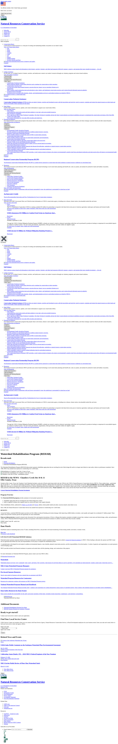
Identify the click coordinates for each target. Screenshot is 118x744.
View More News (8, 669)
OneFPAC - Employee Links (11, 713)
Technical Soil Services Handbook (16, 186)
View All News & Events (10, 202)
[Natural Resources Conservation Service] (59, 18)
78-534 (36, 505)
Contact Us (7, 36)
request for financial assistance (73, 540)
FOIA (5, 691)
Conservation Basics (9, 44)
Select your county (5, 629)
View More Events (8, 670)
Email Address (7, 729)
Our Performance (8, 694)
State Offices (7, 106)
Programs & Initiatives (9, 119)
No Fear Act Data (8, 718)
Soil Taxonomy (11, 185)
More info (3, 532)
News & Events (8, 199)
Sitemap (6, 724)
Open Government (8, 719)
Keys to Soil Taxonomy (13, 182)
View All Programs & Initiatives (12, 122)
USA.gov (6, 707)
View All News (11, 205)
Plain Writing (7, 721)
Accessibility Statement (10, 697)
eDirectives (7, 715)
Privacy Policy (7, 695)
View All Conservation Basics (11, 47)
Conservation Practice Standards (15, 177)
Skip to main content (6, 1)
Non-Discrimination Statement (11, 698)
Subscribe (6, 30)
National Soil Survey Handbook (15, 180)
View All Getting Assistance (11, 74)
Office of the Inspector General (12, 705)
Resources (6, 165)
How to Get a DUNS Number (14, 179)
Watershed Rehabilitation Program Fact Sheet (15, 607)
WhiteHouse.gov (8, 708)
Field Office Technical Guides (14, 176)
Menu (2, 15)
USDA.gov (7, 34)
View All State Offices (9, 109)
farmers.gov (7, 33)
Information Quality (9, 692)
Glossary (6, 716)
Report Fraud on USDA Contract (12, 722)
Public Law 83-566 (27, 505)
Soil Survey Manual (12, 183)
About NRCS (7, 31)
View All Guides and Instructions (12, 188)
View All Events (11, 219)
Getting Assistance (8, 72)
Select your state (5, 626)
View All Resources (9, 168)
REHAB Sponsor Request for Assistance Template (17, 609)
